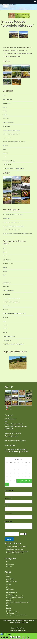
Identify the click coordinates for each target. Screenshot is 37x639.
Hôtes (7, 562)
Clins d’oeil (5, 110)
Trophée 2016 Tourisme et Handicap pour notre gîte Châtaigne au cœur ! (17, 233)
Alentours (5, 252)
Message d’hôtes (6, 218)
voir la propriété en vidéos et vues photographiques (13, 168)
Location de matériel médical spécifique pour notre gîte (14, 141)
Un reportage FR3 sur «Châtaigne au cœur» (11, 229)
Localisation (5, 309)
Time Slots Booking (7, 164)
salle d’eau (5, 156)
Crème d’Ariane (6, 118)
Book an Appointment (7, 99)
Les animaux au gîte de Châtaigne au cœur (11, 133)
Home (4, 95)
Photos (4, 149)
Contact (4, 275)
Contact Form (5, 114)
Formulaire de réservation (8, 122)
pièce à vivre (5, 153)
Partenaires (5, 145)
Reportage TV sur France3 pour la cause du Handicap (13, 225)
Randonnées (9, 566)
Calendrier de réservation (8, 263)
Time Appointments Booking (9, 160)
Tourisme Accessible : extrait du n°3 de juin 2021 (13, 214)
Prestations (5, 328)
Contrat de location (6, 282)
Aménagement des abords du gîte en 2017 (11, 222)
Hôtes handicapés (10, 564)
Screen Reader (5, 634)
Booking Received (6, 103)
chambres (5, 107)
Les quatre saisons (6, 137)
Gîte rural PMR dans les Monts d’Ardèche (11, 130)
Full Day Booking (6, 126)
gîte (7, 561)
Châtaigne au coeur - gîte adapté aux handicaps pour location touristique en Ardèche (19, 621)
